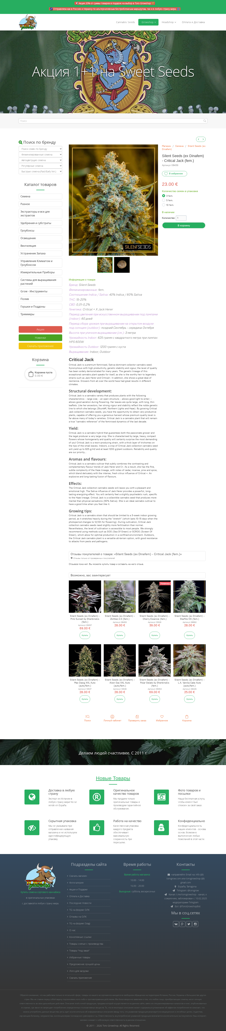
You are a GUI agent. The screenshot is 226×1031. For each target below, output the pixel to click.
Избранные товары (79, 957)
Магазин (166, 146)
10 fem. (170, 205)
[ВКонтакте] (176, 924)
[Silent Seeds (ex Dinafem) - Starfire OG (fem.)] (189, 596)
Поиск (87, 720)
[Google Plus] (182, 924)
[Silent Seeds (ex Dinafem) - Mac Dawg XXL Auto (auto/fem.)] (85, 660)
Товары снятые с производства (86, 943)
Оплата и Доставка (193, 22)
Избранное (162, 720)
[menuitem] (198, 139)
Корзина (186, 720)
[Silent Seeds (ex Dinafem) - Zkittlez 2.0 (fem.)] (120, 596)
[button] (40, 374)
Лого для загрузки (79, 971)
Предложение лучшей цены (84, 964)
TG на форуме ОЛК (79, 909)
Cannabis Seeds (125, 22)
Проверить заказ (137, 720)
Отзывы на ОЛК (78, 916)
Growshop (147, 22)
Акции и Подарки (78, 889)
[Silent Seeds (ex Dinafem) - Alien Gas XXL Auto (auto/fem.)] (120, 660)
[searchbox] (113, 120)
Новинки (40, 338)
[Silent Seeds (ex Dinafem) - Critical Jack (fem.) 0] (105, 265)
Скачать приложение (40, 346)
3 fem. (169, 196)
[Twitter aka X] (189, 924)
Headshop (168, 22)
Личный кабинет (112, 720)
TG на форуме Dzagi (79, 923)
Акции (40, 329)
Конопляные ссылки (80, 937)
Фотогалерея (76, 882)
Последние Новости (80, 903)
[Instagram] (195, 924)
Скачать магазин (78, 875)
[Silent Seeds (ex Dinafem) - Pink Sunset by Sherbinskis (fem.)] (85, 596)
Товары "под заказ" (79, 950)
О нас (72, 930)
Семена (179, 146)
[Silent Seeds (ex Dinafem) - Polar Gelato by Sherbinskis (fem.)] (154, 660)
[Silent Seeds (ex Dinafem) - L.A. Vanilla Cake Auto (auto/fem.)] (189, 660)
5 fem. (169, 200)
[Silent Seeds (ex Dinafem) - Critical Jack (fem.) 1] (122, 265)
